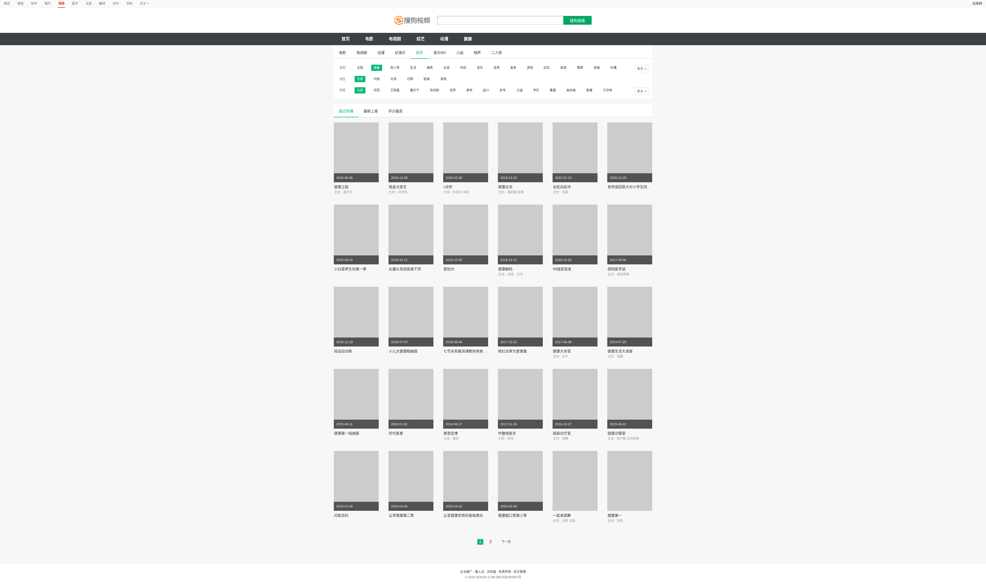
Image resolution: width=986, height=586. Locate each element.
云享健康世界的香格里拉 (463, 515)
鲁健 (589, 90)
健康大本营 (562, 351)
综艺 (420, 39)
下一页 (506, 542)
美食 (513, 68)
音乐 (480, 68)
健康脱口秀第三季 (512, 515)
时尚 (463, 68)
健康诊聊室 (616, 433)
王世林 (607, 90)
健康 (468, 39)
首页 (346, 39)
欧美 (427, 79)
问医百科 (341, 515)
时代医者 (396, 433)
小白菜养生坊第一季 (350, 269)
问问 (116, 3)
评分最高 (395, 111)
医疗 (75, 3)
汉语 (89, 3)
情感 (580, 68)
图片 (48, 3)
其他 (443, 79)
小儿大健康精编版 (403, 351)
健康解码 (505, 269)
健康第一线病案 (346, 433)
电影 (369, 39)
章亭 (469, 90)
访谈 (446, 68)
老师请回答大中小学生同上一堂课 (634, 187)
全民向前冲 (562, 187)
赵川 (486, 90)
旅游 (563, 68)
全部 (360, 68)
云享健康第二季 (401, 515)
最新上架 (371, 111)
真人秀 (395, 68)
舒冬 (503, 90)
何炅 (377, 90)
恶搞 (597, 68)
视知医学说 (616, 269)
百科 (129, 3)
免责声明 (505, 572)
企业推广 (466, 572)
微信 (20, 3)
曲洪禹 (571, 90)
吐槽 (613, 68)
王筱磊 (395, 90)
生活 (413, 68)
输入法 (479, 572)
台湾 (393, 79)
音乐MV (439, 53)
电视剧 (395, 39)
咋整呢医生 (507, 433)
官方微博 (520, 572)
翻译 (102, 3)
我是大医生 (398, 187)
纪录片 (400, 53)
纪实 (547, 68)
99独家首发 (562, 269)
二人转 (496, 53)
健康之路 (341, 187)
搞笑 (430, 68)
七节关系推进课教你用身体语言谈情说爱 (475, 351)
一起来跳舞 (562, 515)
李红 (536, 90)
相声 (477, 53)
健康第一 (615, 515)
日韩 (410, 79)
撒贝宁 (414, 90)
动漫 (444, 39)
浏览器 (491, 572)
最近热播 (346, 111)
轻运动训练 (343, 351)
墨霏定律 (450, 433)
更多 (640, 69)
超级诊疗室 (562, 433)
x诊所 (447, 187)
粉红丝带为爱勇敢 (512, 351)
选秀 (497, 68)
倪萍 (453, 90)
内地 (377, 79)
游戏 (530, 68)
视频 (61, 3)
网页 (7, 3)
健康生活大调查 (620, 351)
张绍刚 (434, 90)
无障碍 (977, 3)
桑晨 (553, 90)
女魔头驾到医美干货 (405, 269)
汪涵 (519, 90)
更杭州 (448, 269)
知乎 (34, 3)
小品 (459, 53)
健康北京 (505, 187)
